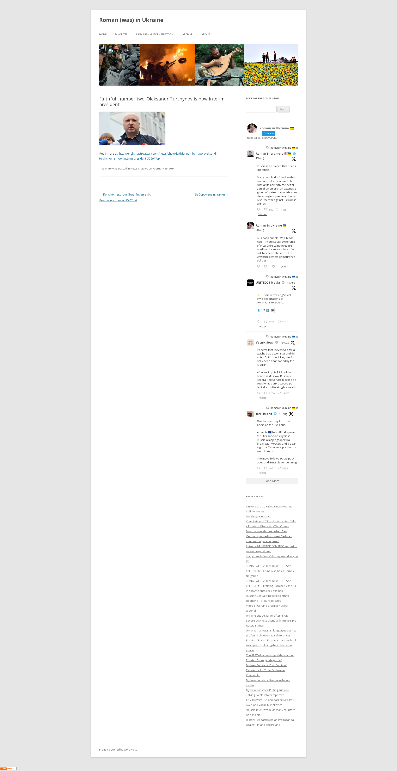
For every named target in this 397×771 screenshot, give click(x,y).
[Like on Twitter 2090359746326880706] (275, 266)
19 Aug (260, 158)
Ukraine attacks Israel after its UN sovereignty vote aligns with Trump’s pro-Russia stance (271, 620)
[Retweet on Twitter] (267, 147)
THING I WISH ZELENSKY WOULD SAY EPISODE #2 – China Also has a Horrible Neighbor (270, 571)
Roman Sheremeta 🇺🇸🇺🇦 (273, 153)
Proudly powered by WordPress (118, 749)
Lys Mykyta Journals (258, 516)
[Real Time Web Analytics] (8, 769)
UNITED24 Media (268, 282)
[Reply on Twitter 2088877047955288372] (259, 468)
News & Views (139, 168)
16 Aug (283, 414)
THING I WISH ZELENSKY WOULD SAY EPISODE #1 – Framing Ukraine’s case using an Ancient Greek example (271, 586)
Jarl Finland (264, 414)
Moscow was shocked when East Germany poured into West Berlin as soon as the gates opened (269, 536)
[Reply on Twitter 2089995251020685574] (259, 393)
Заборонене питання (211, 194)
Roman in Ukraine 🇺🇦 (271, 225)
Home (102, 34)
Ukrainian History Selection (154, 34)
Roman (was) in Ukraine (131, 20)
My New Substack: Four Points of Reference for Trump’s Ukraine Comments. (266, 670)
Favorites (121, 34)
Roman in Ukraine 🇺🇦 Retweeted (289, 147)
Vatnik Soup (265, 342)
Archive (187, 34)
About (205, 34)
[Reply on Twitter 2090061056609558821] (259, 209)
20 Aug (260, 230)
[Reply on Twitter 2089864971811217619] (259, 322)
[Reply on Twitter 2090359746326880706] (259, 266)
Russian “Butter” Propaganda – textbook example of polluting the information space (271, 645)
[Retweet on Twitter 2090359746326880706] (267, 266)
